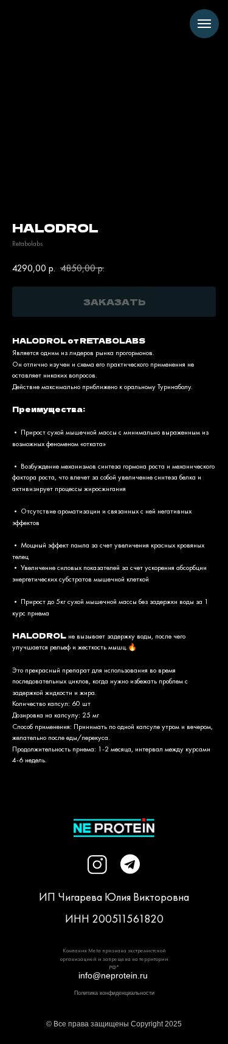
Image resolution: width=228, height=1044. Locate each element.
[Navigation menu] (204, 23)
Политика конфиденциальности (114, 993)
